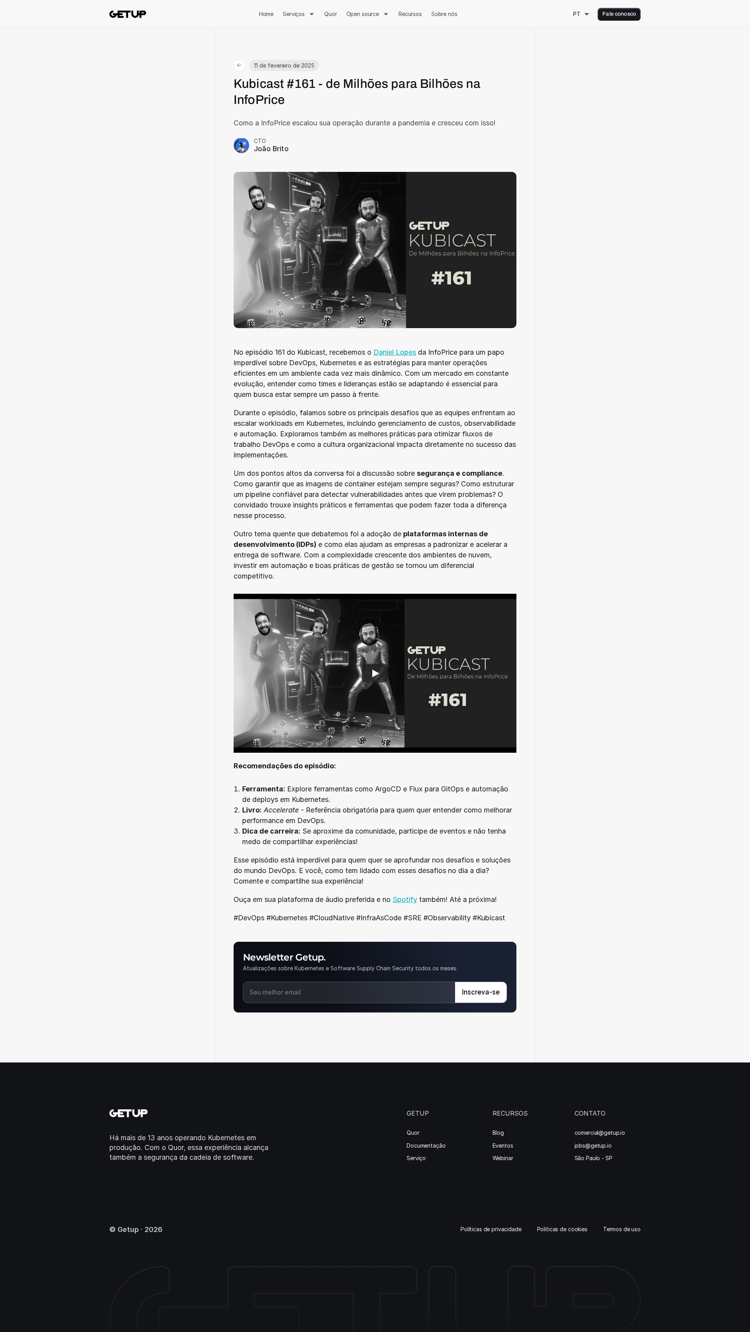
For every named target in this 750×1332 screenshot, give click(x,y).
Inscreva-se (481, 992)
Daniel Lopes (394, 352)
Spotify (405, 899)
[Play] (375, 673)
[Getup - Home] (127, 14)
